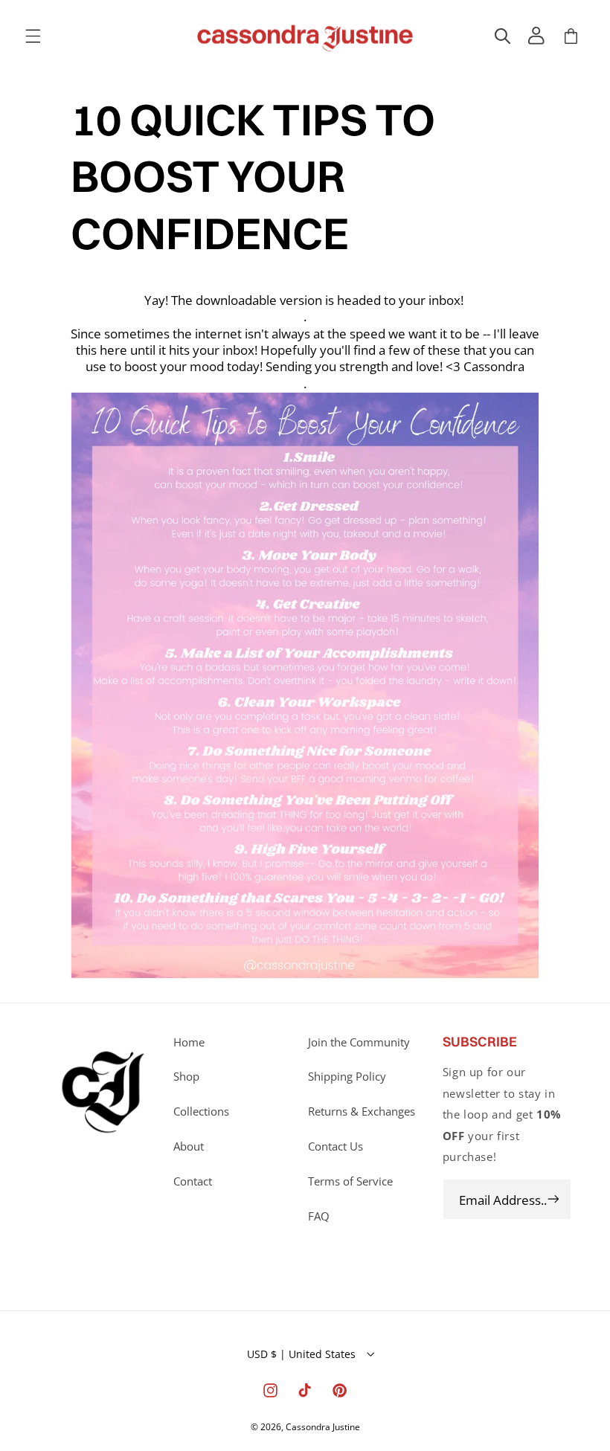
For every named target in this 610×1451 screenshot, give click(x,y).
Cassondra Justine (323, 1426)
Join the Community (359, 1042)
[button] (33, 36)
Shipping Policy (347, 1076)
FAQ (319, 1216)
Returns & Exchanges (361, 1111)
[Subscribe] (553, 1199)
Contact (192, 1181)
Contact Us (335, 1146)
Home (189, 1042)
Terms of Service (350, 1181)
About (188, 1146)
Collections (201, 1111)
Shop (186, 1076)
